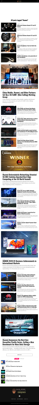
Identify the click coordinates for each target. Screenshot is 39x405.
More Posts (19, 354)
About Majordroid (20, 398)
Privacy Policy (13, 398)
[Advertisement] (19, 11)
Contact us (26, 398)
